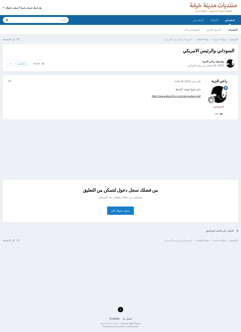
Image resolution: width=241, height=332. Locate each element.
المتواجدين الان (192, 29)
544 (217, 113)
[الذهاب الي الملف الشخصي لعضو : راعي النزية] (230, 63)
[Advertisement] (120, 149)
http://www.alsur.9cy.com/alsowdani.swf (176, 96)
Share (37, 63)
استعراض (230, 19)
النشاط (214, 19)
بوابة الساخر (194, 65)
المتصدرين (198, 19)
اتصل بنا (127, 318)
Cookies (114, 318)
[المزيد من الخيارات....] (9, 81)
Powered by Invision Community (120, 326)
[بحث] (7, 20)
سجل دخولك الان (120, 210)
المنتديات (233, 29)
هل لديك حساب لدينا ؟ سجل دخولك (23, 7)
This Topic (22, 19)
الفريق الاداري (214, 29)
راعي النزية (208, 61)
